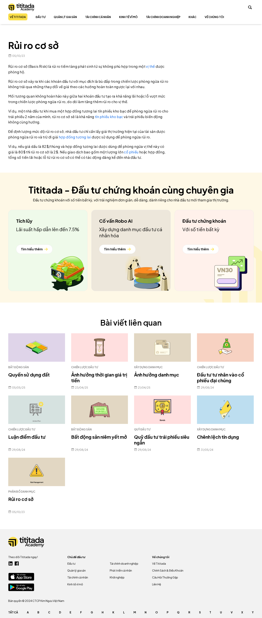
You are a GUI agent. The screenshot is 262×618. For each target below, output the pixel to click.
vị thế (150, 66)
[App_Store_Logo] (21, 577)
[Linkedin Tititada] (10, 563)
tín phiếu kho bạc (109, 116)
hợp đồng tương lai (75, 137)
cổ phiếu (131, 152)
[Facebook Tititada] (16, 563)
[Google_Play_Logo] (21, 587)
